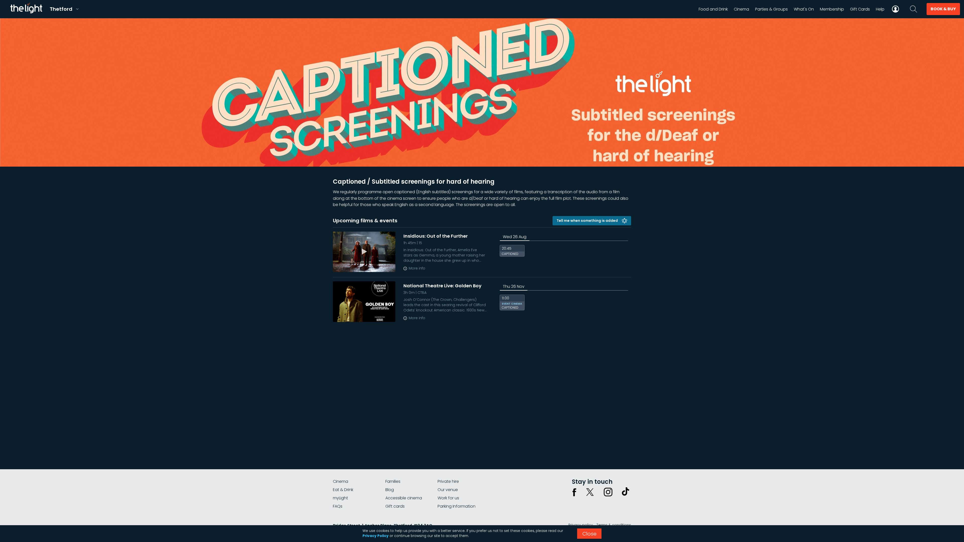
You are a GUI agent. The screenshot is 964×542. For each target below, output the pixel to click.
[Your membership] (895, 9)
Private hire (448, 481)
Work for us (448, 498)
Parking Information (456, 506)
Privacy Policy (376, 535)
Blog (389, 490)
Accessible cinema (403, 498)
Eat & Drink (343, 490)
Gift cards (395, 506)
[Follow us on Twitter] (590, 492)
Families (392, 481)
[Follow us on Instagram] (608, 492)
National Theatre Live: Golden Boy (442, 286)
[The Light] (26, 9)
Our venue (448, 490)
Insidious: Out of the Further (435, 236)
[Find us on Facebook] (574, 492)
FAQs (337, 506)
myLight (340, 498)
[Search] (914, 9)
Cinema (340, 481)
